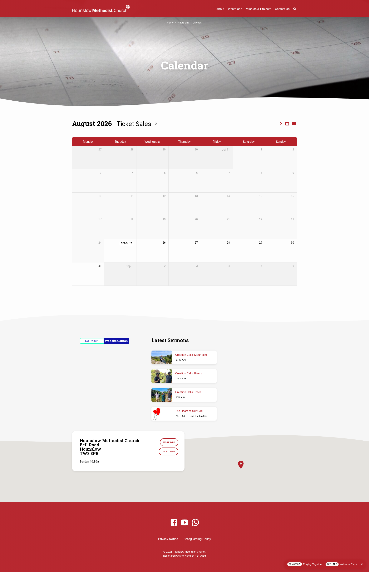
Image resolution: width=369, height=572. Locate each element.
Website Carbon (116, 341)
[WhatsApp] (195, 523)
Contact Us (282, 9)
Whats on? (235, 9)
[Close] (362, 564)
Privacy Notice (168, 539)
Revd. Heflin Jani (198, 416)
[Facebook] (174, 523)
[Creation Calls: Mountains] (161, 357)
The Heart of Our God (189, 411)
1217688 (200, 555)
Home (170, 22)
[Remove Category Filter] (156, 123)
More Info (169, 442)
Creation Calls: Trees (188, 392)
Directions (168, 451)
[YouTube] (184, 523)
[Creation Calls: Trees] (161, 395)
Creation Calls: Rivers (188, 373)
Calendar (197, 22)
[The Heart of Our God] (161, 414)
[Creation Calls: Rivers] (161, 376)
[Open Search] (295, 9)
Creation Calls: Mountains (191, 355)
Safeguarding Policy (197, 539)
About (220, 9)
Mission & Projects (258, 9)
